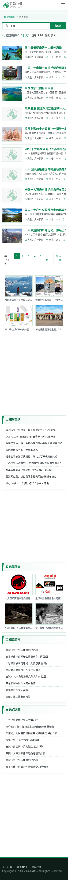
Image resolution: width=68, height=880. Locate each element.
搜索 (58, 26)
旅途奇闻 (14, 639)
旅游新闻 (39, 118)
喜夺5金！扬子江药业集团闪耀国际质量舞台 (30, 726)
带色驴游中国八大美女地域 (20, 683)
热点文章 (14, 709)
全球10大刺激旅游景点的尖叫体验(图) (26, 676)
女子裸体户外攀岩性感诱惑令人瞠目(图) (27, 656)
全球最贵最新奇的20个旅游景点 (23, 669)
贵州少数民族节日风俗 (18, 696)
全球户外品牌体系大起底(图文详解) (25, 746)
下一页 (48, 258)
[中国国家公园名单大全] (12, 93)
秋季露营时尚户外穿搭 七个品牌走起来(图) (29, 469)
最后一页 (58, 258)
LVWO (33, 871)
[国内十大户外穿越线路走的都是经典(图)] (12, 215)
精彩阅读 (14, 419)
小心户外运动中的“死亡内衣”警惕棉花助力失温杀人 (34, 463)
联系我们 (22, 866)
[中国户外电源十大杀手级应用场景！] (12, 73)
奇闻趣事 (39, 57)
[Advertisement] (34, 372)
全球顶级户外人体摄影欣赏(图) (22, 650)
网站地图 (37, 866)
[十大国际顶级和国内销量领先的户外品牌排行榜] (12, 175)
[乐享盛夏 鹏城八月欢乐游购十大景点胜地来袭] (12, 114)
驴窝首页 (11, 16)
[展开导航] (63, 4)
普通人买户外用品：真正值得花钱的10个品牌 (30, 429)
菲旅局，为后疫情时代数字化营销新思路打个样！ (33, 733)
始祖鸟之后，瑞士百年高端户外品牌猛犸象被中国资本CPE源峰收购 (34, 443)
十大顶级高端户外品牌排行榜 (22, 720)
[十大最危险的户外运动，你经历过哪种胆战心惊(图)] (12, 235)
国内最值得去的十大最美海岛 (43, 47)
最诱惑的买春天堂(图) (17, 689)
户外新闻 (39, 77)
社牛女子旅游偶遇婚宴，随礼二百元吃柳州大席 (32, 456)
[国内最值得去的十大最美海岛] (12, 53)
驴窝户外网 (12, 4)
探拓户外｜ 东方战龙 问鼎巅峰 (22, 740)
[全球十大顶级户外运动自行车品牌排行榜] (12, 195)
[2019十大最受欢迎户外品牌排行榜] (12, 154)
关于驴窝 (7, 866)
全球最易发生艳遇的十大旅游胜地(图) (26, 663)
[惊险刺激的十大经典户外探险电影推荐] (12, 134)
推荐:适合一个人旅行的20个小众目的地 (27, 483)
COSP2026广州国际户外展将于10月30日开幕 (31, 436)
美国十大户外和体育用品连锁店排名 (25, 753)
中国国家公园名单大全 (39, 88)
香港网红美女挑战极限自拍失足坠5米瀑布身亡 (31, 476)
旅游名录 (39, 97)
